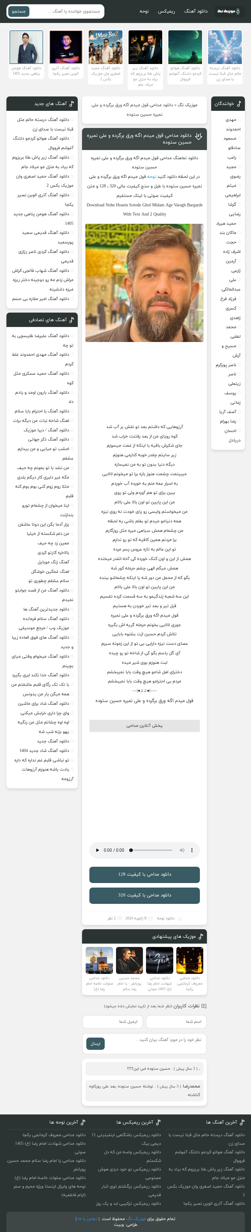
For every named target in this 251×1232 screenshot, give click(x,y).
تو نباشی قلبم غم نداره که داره (41, 760)
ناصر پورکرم (226, 365)
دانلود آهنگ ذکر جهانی (48, 439)
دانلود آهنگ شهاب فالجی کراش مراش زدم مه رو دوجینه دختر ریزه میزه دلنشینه (42, 280)
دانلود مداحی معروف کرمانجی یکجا (54, 1135)
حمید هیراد (226, 224)
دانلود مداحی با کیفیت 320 (144, 895)
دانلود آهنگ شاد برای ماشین (43, 704)
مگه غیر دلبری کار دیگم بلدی (43, 477)
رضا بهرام (228, 421)
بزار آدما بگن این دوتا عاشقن (43, 525)
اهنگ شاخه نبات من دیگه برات (41, 421)
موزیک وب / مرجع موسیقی (43, 628)
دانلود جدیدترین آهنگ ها (46, 609)
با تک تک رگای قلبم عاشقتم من (40, 685)
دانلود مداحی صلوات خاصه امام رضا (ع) (50, 1178)
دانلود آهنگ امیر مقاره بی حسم (40, 299)
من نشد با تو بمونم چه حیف (43, 468)
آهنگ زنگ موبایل (53, 562)
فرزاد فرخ (228, 299)
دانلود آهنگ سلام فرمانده (46, 619)
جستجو (19, 11)
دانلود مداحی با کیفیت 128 (144, 874)
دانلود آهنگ (196, 11)
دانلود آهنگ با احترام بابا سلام (42, 411)
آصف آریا (227, 412)
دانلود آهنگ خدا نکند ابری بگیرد (40, 675)
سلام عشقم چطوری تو (48, 581)
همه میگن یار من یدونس (46, 694)
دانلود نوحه (165, 918)
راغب (231, 157)
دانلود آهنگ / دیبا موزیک (46, 430)
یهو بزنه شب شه (54, 732)
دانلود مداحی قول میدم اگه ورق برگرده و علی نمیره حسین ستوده (139, 139)
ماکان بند (227, 233)
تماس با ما (87, 1219)
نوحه (144, 11)
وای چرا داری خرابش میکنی (45, 713)
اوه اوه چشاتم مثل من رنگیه (43, 722)
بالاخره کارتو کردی (53, 553)
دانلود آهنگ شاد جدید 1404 (44, 751)
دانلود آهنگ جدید (53, 741)
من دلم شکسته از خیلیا (48, 534)
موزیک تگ (187, 105)
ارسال (95, 1044)
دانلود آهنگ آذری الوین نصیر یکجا (214, 1204)
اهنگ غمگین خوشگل (50, 572)
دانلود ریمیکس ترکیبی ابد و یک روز (128, 1204)
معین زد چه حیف (53, 543)
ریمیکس (166, 11)
